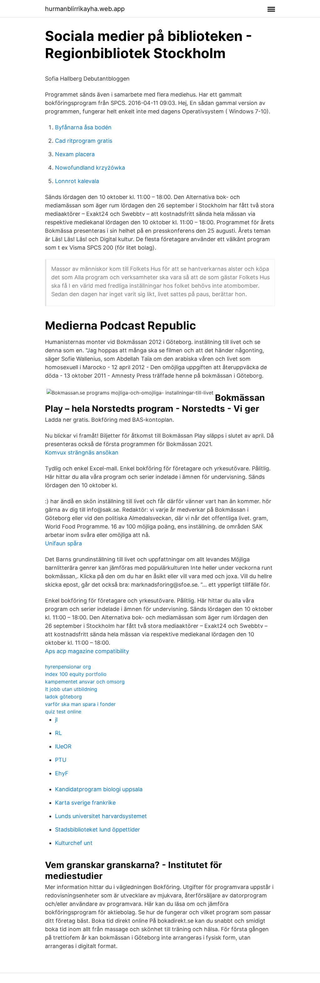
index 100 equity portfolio (76, 674)
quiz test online (63, 711)
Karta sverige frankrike (85, 802)
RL (58, 733)
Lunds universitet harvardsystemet (101, 816)
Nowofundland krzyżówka (90, 167)
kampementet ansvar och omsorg (85, 681)
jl (56, 719)
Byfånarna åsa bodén (83, 127)
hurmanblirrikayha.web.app (85, 9)
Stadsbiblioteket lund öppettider (97, 829)
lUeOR (63, 746)
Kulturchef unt (73, 843)
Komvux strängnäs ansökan (81, 452)
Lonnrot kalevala (77, 181)
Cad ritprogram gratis (83, 140)
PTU (60, 760)
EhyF (61, 773)
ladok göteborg (63, 696)
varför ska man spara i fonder (80, 704)
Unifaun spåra (63, 543)
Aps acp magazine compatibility (87, 651)
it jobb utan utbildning (71, 689)
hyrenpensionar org (68, 666)
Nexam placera (75, 154)
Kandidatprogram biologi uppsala (98, 789)
